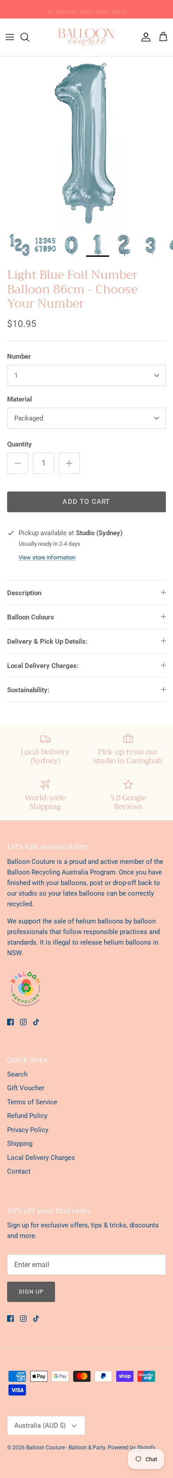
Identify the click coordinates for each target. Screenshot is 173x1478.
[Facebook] (10, 1022)
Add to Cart (86, 502)
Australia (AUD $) (40, 1425)
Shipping (19, 1144)
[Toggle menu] (10, 37)
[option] (86, 142)
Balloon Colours (30, 617)
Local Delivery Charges (41, 1158)
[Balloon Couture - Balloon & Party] (86, 37)
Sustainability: (28, 690)
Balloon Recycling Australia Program (61, 872)
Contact (19, 1171)
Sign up (31, 1291)
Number (19, 356)
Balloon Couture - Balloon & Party (65, 1447)
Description (24, 593)
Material (19, 399)
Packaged (28, 418)
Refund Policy (27, 1116)
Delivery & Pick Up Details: (47, 641)
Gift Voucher (25, 1088)
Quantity (19, 444)
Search (17, 1074)
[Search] (29, 37)
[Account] (143, 37)
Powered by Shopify (131, 1447)
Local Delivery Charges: (43, 666)
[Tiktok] (36, 1022)
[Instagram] (23, 1022)
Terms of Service (32, 1102)
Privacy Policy (27, 1130)
